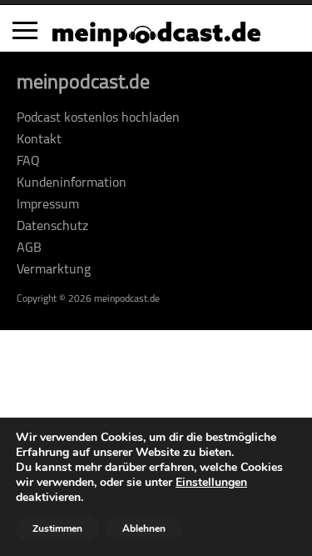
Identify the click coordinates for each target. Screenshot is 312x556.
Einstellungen (211, 482)
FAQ (28, 161)
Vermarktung (54, 270)
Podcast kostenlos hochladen (98, 118)
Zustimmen (57, 528)
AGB (29, 248)
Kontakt (39, 140)
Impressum (48, 205)
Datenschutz (52, 226)
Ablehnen (144, 528)
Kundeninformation (71, 183)
